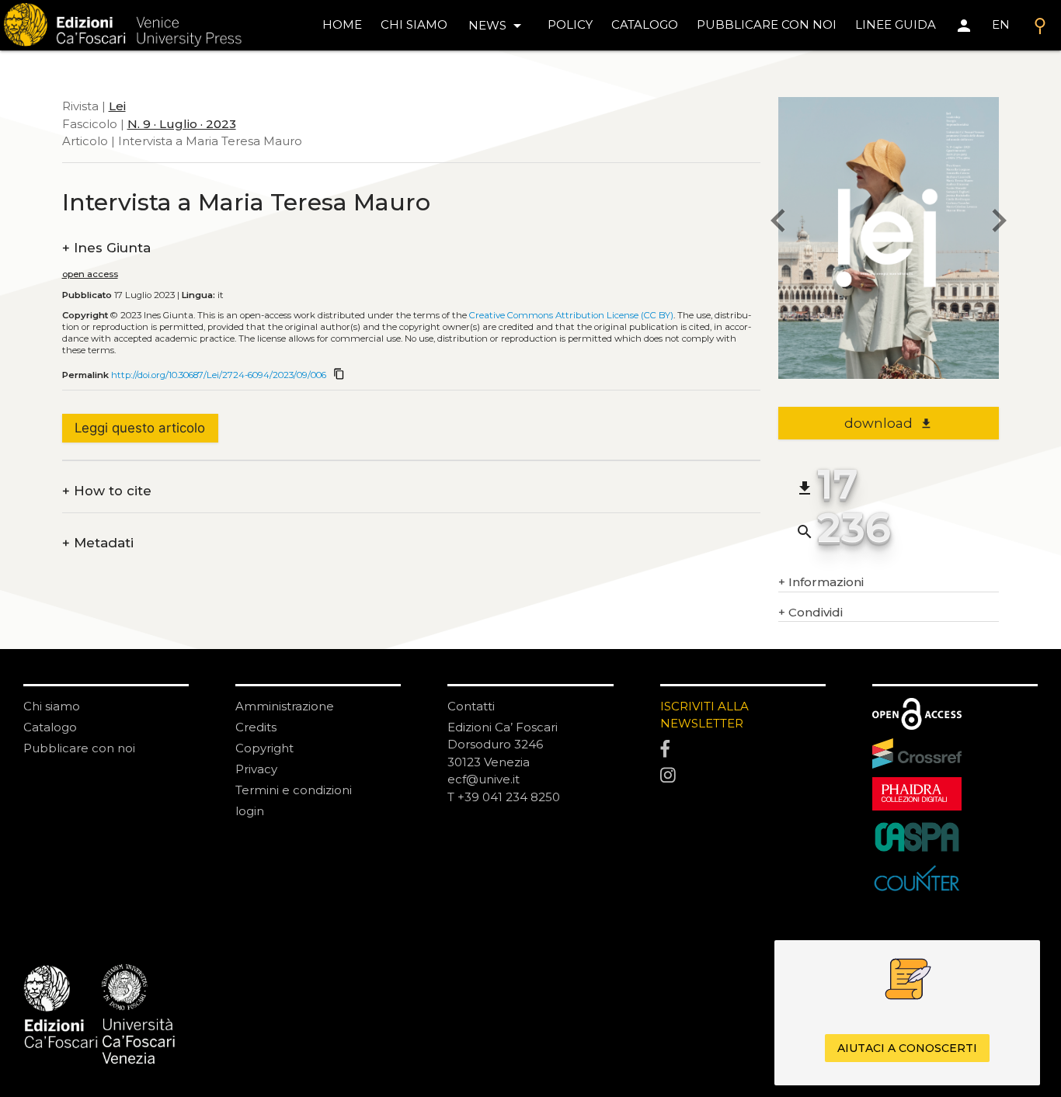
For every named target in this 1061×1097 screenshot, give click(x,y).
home (342, 24)
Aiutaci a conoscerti (907, 1049)
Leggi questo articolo (140, 428)
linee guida (895, 24)
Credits (256, 727)
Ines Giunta (106, 248)
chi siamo (414, 24)
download (888, 423)
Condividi (810, 612)
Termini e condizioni (293, 790)
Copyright (264, 748)
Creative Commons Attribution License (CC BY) (571, 315)
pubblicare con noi (767, 24)
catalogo (644, 24)
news (497, 25)
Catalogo (50, 727)
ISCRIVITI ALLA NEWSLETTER (704, 715)
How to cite (106, 491)
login (249, 811)
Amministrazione (284, 706)
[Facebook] (743, 749)
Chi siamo (51, 706)
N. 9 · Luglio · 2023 (181, 123)
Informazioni (821, 582)
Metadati (98, 543)
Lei (117, 106)
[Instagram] (743, 775)
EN (1001, 24)
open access (90, 274)
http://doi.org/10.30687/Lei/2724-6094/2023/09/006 (218, 375)
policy (570, 24)
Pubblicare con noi (79, 748)
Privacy (256, 769)
